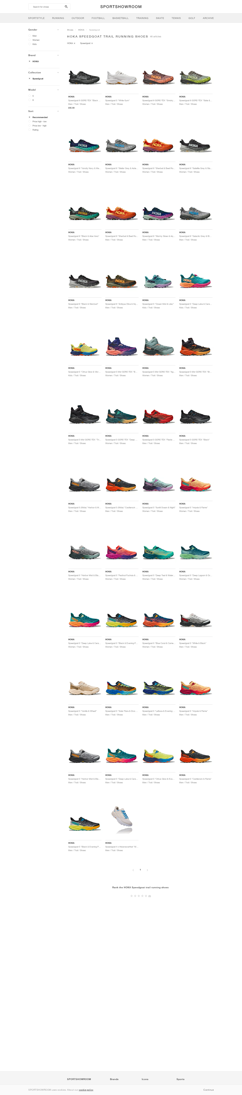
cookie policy (86, 1089)
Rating (35, 129)
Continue (208, 1089)
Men (35, 35)
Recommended (40, 117)
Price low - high (40, 125)
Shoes (70, 30)
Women (36, 40)
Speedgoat (38, 78)
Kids (35, 44)
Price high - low (40, 121)
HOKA (36, 61)
